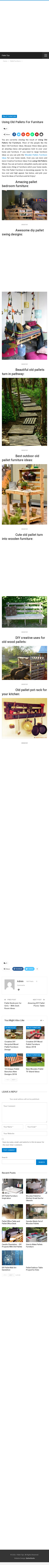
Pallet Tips (6, 55)
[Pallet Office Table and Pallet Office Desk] (12, 1211)
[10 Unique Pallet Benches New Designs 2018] (14, 1059)
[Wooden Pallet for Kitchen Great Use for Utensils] (36, 1186)
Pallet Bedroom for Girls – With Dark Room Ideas (12, 1006)
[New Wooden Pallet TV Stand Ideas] (35, 1059)
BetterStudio (30, 1558)
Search (4, 1157)
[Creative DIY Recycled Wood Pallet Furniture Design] (14, 1032)
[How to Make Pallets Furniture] (36, 1234)
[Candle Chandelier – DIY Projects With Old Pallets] (12, 1234)
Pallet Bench (10, 1055)
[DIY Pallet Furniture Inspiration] (12, 1186)
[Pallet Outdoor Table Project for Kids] (36, 1257)
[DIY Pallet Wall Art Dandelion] (12, 1257)
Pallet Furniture (9, 116)
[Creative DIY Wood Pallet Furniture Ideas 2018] (35, 1032)
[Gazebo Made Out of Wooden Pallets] (36, 1211)
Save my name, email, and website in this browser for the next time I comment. (23, 1143)
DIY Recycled (10, 1028)
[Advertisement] (24, 26)
